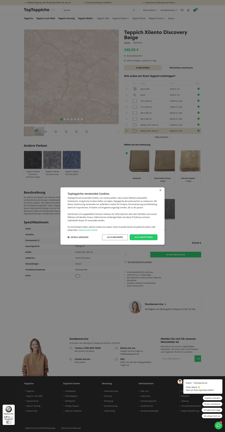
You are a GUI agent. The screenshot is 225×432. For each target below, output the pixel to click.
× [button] (160, 190)
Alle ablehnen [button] (115, 237)
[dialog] (112, 216)
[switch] (8, 422)
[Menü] (13, 406)
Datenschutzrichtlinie (88, 230)
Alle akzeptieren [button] (143, 237)
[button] (78, 237)
